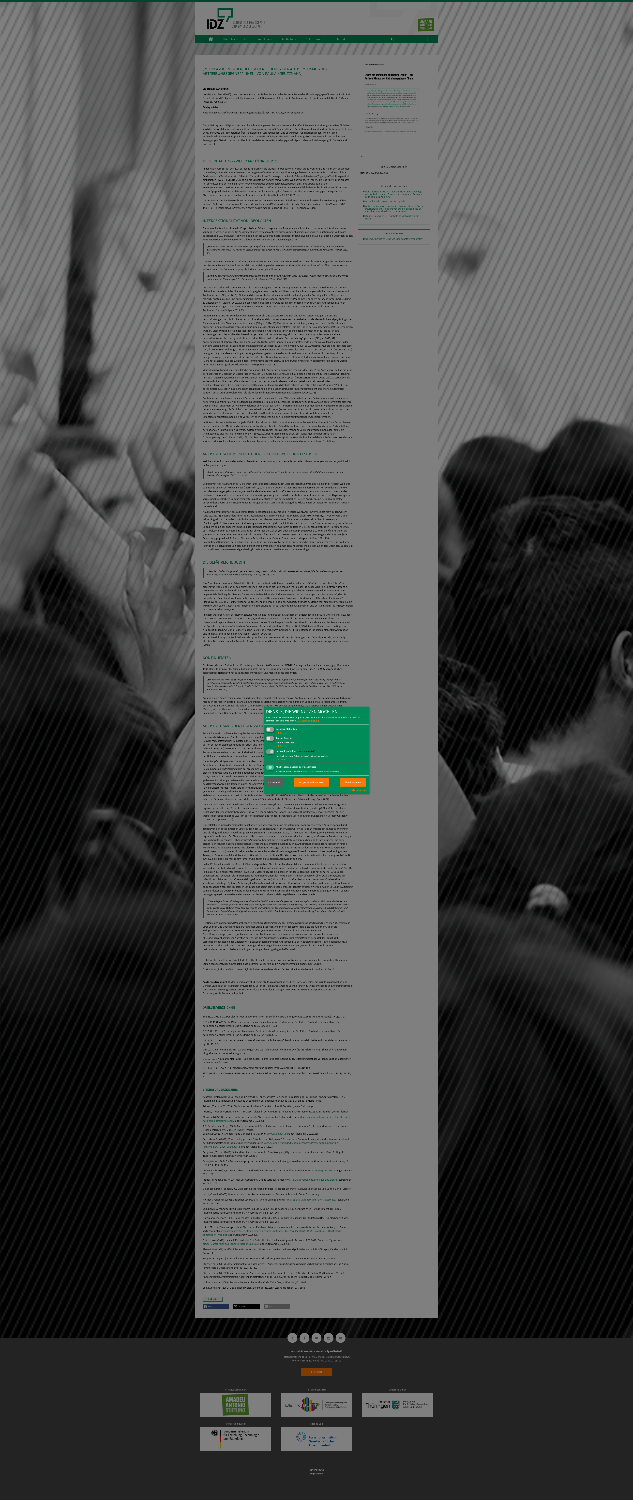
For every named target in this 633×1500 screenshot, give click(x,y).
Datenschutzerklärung (308, 720)
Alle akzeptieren (353, 782)
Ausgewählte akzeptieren (311, 782)
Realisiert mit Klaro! (358, 790)
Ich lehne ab (274, 782)
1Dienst (281, 732)
